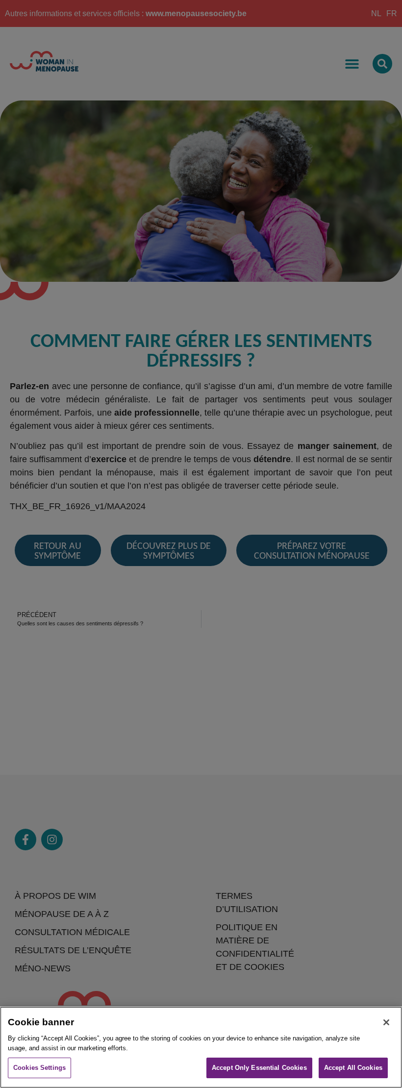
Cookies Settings (39, 1067)
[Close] (386, 1022)
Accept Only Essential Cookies (259, 1067)
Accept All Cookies (353, 1067)
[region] (201, 1047)
